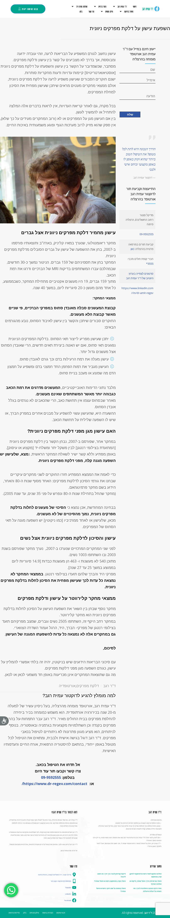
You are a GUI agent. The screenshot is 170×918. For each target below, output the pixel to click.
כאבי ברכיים (102, 6)
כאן (132, 249)
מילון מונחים (109, 11)
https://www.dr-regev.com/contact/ (54, 783)
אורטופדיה (67, 685)
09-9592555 (51, 777)
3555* (149, 263)
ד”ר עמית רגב (122, 6)
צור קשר (91, 11)
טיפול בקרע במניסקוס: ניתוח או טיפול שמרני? (110, 881)
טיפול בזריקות (128, 11)
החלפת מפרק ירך (81, 6)
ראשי (134, 6)
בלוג (81, 11)
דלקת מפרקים (87, 685)
